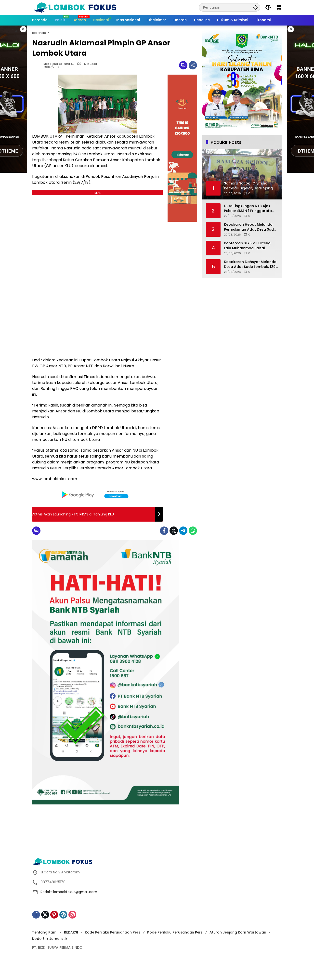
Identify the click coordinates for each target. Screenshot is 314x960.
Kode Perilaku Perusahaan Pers (112, 932)
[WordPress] (63, 915)
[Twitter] (174, 530)
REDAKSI (71, 932)
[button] (255, 7)
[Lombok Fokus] (75, 7)
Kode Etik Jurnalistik (49, 938)
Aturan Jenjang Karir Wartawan (237, 932)
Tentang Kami (44, 932)
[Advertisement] (157, 830)
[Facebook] (164, 530)
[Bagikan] (193, 65)
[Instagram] (72, 915)
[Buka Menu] (279, 7)
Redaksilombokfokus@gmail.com (68, 891)
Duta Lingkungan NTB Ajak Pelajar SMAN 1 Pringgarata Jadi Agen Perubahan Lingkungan (248, 208)
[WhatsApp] (193, 530)
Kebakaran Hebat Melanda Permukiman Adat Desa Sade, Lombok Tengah (250, 227)
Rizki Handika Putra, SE (58, 64)
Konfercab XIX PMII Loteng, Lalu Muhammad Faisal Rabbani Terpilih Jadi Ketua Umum (248, 245)
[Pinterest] (54, 915)
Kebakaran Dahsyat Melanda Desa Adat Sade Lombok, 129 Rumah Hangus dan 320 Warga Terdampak (250, 264)
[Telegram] (183, 530)
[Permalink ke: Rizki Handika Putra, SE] (37, 65)
